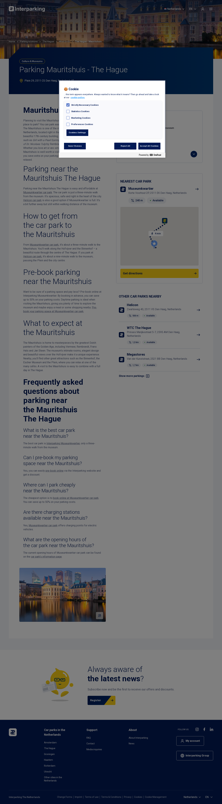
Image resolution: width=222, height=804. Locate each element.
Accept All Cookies (149, 146)
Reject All (125, 146)
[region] (112, 119)
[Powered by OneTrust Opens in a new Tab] (151, 156)
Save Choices (75, 146)
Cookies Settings (77, 132)
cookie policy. (78, 97)
